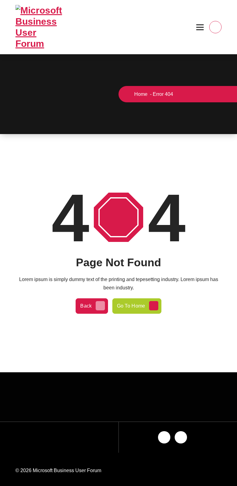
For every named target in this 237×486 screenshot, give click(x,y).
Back (86, 305)
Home (140, 94)
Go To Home (131, 305)
